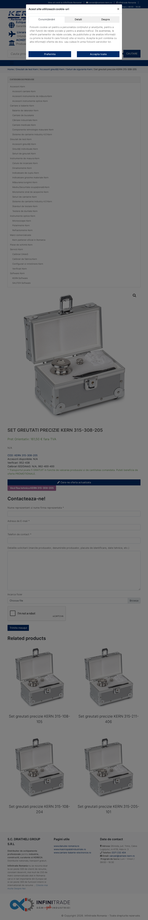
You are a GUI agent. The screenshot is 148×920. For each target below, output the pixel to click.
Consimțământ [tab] (46, 19)
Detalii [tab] (78, 19)
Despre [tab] (105, 19)
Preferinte (50, 54)
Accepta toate (98, 54)
